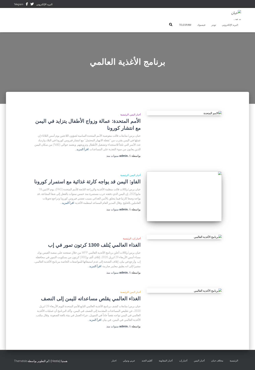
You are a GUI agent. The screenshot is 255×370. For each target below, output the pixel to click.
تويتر (32, 4)
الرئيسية (124, 114)
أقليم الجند (147, 360)
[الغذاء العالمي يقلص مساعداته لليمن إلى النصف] (184, 290)
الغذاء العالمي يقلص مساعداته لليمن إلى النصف (91, 298)
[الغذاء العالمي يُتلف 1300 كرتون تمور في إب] (184, 237)
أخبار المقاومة (166, 360)
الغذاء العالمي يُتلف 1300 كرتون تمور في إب (94, 245)
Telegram (18, 4)
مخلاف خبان (217, 360)
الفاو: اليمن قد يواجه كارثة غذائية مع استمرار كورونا (87, 181)
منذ (118, 155)
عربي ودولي (129, 360)
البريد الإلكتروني (44, 4)
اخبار (114, 360)
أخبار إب (136, 238)
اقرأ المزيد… (82, 149)
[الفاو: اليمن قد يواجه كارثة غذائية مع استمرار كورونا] (184, 196)
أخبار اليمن (135, 114)
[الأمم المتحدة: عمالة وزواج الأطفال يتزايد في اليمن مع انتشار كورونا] (184, 113)
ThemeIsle (20, 361)
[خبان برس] (233, 15)
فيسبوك (27, 4)
